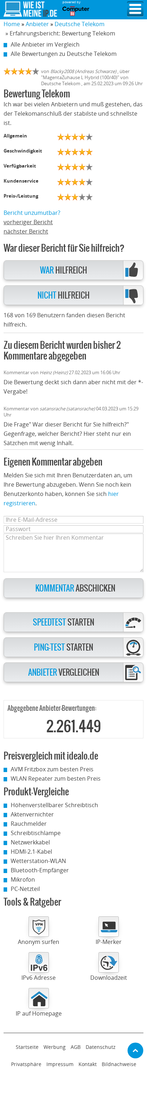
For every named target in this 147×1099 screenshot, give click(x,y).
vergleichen (63, 672)
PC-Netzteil (25, 889)
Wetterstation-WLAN (38, 861)
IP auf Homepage (39, 1013)
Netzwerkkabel (30, 842)
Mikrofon (23, 879)
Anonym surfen (38, 942)
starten (63, 622)
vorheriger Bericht (28, 222)
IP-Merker (109, 942)
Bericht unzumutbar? (32, 213)
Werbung (55, 1046)
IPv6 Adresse (38, 978)
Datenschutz (101, 1046)
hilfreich (63, 270)
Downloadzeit (108, 978)
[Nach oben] (135, 1050)
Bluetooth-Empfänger (40, 870)
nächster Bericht (26, 231)
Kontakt (87, 1064)
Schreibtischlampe (36, 833)
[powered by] (75, 11)
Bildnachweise (119, 1064)
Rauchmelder (29, 824)
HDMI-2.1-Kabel (31, 851)
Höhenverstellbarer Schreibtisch (54, 805)
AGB (76, 1046)
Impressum (60, 1064)
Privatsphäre (26, 1064)
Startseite (27, 1046)
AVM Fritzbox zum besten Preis (52, 769)
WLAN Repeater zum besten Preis (56, 778)
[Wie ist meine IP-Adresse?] (30, 9)
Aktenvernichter (32, 814)
